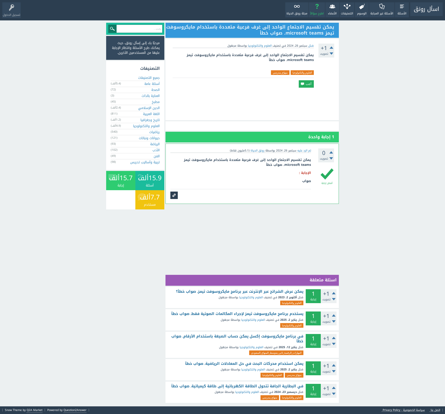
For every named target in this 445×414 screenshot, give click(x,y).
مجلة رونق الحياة (296, 13)
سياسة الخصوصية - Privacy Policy (404, 410)
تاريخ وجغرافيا (150, 120)
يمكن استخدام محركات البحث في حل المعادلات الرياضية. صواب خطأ (244, 363)
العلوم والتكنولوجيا (260, 45)
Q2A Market (34, 410)
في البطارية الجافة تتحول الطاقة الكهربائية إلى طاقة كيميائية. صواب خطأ (237, 386)
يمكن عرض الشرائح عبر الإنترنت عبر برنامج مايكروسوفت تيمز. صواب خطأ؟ (239, 291)
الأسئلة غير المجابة (381, 13)
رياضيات (154, 132)
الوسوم (362, 13)
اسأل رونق (426, 9)
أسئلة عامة (152, 84)
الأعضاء (332, 13)
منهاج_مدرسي (280, 72)
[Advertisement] (252, 104)
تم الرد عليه (304, 150)
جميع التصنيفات (149, 78)
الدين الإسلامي (149, 108)
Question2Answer (75, 410)
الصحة (155, 90)
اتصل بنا (435, 410)
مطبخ (156, 102)
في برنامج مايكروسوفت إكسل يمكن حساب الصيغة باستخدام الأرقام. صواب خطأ (237, 339)
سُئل (311, 45)
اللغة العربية (151, 114)
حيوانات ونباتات (149, 138)
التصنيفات (347, 13)
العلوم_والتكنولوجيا (302, 72)
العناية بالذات (151, 96)
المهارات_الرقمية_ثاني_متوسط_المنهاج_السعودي (276, 352)
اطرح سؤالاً (317, 13)
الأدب (156, 150)
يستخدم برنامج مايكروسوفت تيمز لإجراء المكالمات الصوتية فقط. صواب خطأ (237, 313)
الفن (157, 156)
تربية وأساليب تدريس (145, 162)
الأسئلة (402, 13)
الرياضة (155, 144)
